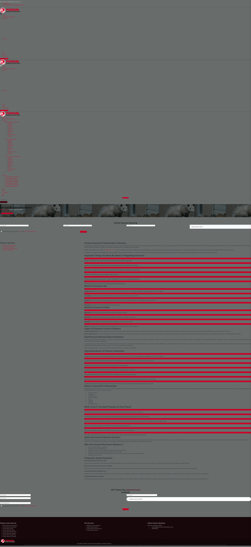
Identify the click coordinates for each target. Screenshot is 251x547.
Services (5, 18)
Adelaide (10, 123)
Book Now (125, 509)
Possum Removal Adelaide (11, 180)
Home (4, 15)
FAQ (4, 54)
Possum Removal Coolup (9, 530)
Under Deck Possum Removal (12, 156)
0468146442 (6, 3)
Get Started (83, 231)
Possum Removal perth (11, 178)
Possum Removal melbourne (12, 177)
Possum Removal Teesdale (9, 533)
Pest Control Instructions (9, 17)
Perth (9, 133)
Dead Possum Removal (11, 139)
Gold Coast (10, 128)
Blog (4, 53)
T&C (21, 231)
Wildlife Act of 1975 (110, 250)
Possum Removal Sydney (11, 186)
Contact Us (5, 56)
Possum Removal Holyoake (9, 536)
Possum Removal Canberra (12, 181)
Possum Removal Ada (8, 528)
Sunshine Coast (11, 134)
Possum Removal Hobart (11, 183)
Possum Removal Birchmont (9, 531)
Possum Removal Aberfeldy (9, 527)
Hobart (9, 129)
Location (5, 38)
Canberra (10, 126)
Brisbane (10, 125)
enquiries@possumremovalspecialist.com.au (13, 5)
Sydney (10, 136)
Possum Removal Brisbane (11, 184)
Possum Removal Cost (8, 250)
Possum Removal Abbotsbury (10, 525)
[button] (188, 498)
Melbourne (10, 131)
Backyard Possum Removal (12, 122)
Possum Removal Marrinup (9, 534)
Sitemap (109, 543)
